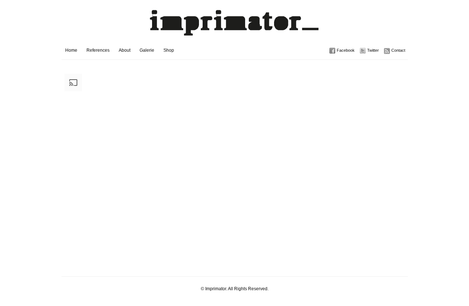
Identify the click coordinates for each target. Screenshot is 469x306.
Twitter (373, 50)
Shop (168, 50)
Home (71, 50)
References (98, 50)
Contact (398, 50)
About (124, 50)
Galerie (147, 50)
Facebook (346, 50)
